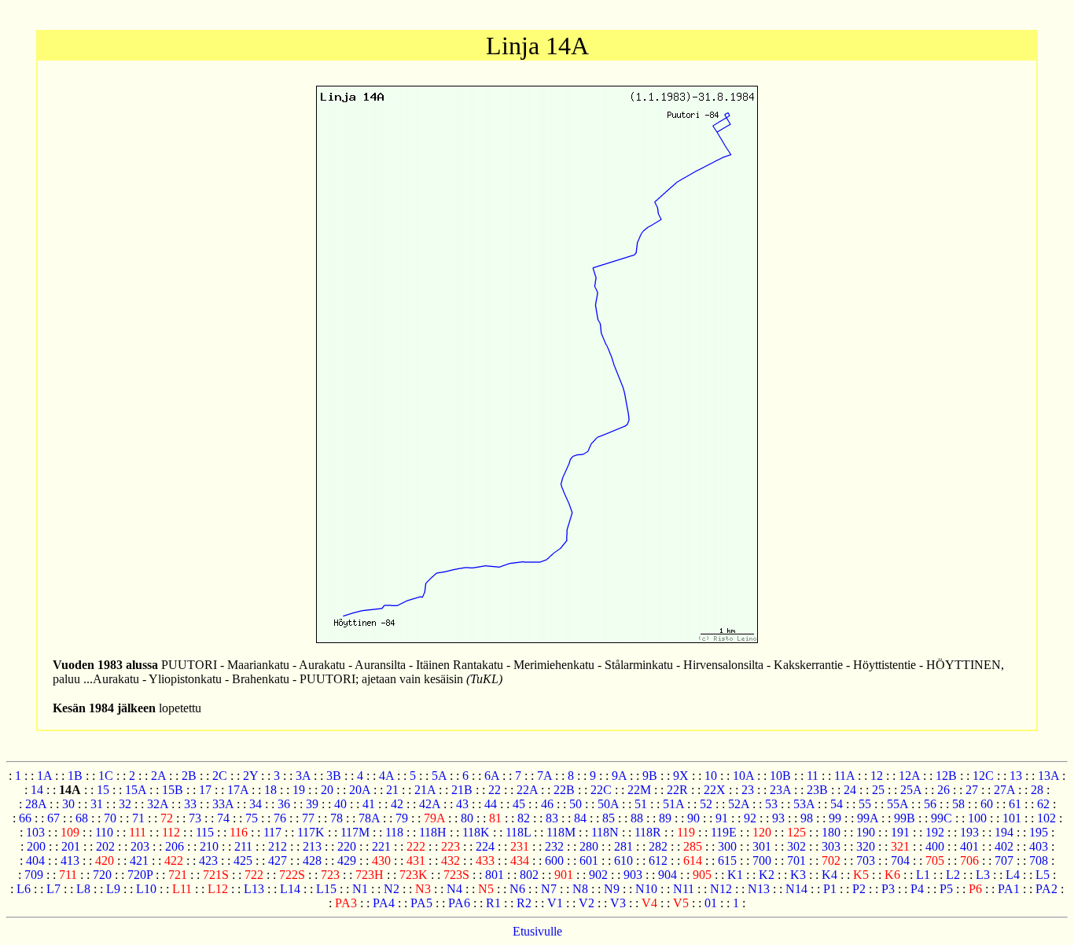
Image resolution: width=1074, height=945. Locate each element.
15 (103, 789)
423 (208, 860)
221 (381, 846)
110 (104, 832)
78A (369, 818)
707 (1004, 860)
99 (835, 818)
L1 (923, 874)
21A (425, 789)
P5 (946, 888)
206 (174, 846)
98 (806, 818)
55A (897, 804)
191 (900, 832)
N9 (612, 888)
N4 (454, 888)
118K (476, 832)
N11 (683, 888)
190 (865, 832)
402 (1004, 846)
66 (25, 818)
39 (312, 804)
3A (303, 775)
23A (780, 789)
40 (340, 804)
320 (865, 846)
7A (544, 775)
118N (605, 832)
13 (1016, 775)
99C (941, 818)
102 (1046, 818)
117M (355, 832)
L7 (53, 888)
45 (519, 804)
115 (205, 832)
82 (523, 818)
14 (37, 789)
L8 (83, 888)
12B (946, 775)
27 (971, 789)
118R (647, 832)
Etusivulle (537, 931)
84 (580, 818)
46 (547, 804)
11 (812, 775)
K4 (829, 874)
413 (70, 860)
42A (429, 804)
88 (637, 818)
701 (796, 860)
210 (209, 846)
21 (392, 789)
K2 (766, 874)
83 (552, 818)
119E (724, 832)
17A (237, 789)
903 (632, 874)
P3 (888, 888)
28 (1037, 789)
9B (649, 775)
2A (158, 775)
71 (138, 818)
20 (327, 789)
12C (983, 775)
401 (969, 846)
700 (761, 860)
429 (346, 860)
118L (518, 832)
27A (1004, 789)
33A (223, 804)
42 (397, 804)
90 (693, 818)
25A (910, 789)
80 (467, 818)
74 (223, 818)
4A (386, 775)
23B (817, 789)
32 (125, 804)
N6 (517, 888)
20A (359, 789)
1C (105, 775)
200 (36, 846)
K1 (735, 874)
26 (943, 789)
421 (139, 860)
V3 (618, 903)
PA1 (1009, 888)
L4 (1013, 874)
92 (750, 818)
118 (394, 832)
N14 (796, 888)
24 (850, 789)
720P (140, 874)
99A (867, 818)
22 (494, 789)
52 (706, 804)
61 (1015, 804)
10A (743, 775)
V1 (555, 903)
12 (876, 775)
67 (53, 818)
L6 (24, 888)
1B (75, 775)
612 (658, 860)
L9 (113, 888)
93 (778, 818)
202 (105, 846)
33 (190, 804)
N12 (721, 888)
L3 (983, 874)
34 (255, 804)
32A (157, 804)
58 (958, 804)
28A (35, 804)
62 (1043, 804)
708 (1038, 860)
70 (110, 818)
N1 (360, 888)
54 (836, 804)
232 (554, 846)
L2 (953, 874)
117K (311, 832)
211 (243, 846)
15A (135, 789)
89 (665, 818)
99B (904, 818)
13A (1048, 775)
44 (490, 804)
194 (1004, 832)
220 (346, 846)
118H (433, 832)
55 (865, 804)
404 (35, 860)
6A (491, 775)
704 (900, 860)
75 (251, 818)
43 (462, 804)
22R (677, 789)
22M (639, 789)
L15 (326, 888)
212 (277, 846)
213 (312, 846)
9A (619, 775)
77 (308, 818)
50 (575, 804)
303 (831, 846)
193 (969, 832)
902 (598, 874)
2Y (250, 775)
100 (977, 818)
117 (272, 832)
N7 (549, 888)
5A (439, 775)
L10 (146, 888)
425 (243, 860)
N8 (580, 888)
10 (710, 775)
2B (189, 775)
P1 (830, 888)
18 (270, 789)
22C (601, 789)
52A (738, 804)
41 (368, 804)
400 (934, 846)
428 (312, 860)
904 (667, 874)
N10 (646, 888)
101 (1011, 818)
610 (623, 860)
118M (561, 832)
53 (771, 804)
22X (715, 789)
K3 (798, 874)
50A (608, 804)
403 (1038, 846)
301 (761, 846)
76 (280, 818)
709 (33, 874)
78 (336, 818)
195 (1038, 832)
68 (81, 818)
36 (284, 804)
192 (934, 832)
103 (35, 832)
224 (485, 846)
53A (804, 804)
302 (796, 846)
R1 (493, 903)
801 (494, 874)
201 (70, 846)
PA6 (459, 903)
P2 (859, 888)
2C (219, 775)
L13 (254, 888)
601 (588, 860)
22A (527, 789)
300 (727, 846)
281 (623, 846)
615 (727, 860)
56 (930, 804)
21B (462, 789)
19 (298, 789)
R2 (524, 903)
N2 (391, 888)
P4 (917, 888)
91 (721, 818)
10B (780, 775)
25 (878, 789)
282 (658, 846)
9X (681, 775)
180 (831, 832)
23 (747, 789)
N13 (759, 888)
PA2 (1046, 888)
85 (608, 818)
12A (909, 775)
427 (277, 860)
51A (673, 804)
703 (865, 860)
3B (333, 775)
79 (401, 818)
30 (68, 804)
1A (44, 775)
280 (588, 846)
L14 (290, 888)
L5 (1042, 874)
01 (710, 903)
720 (102, 874)
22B (564, 789)
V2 (586, 903)
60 (986, 804)
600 (554, 860)
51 (640, 804)
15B (172, 789)
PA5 (421, 903)
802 (529, 874)
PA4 (384, 903)
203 (140, 846)
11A (844, 775)
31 (96, 804)
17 (205, 789)
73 (195, 818)
